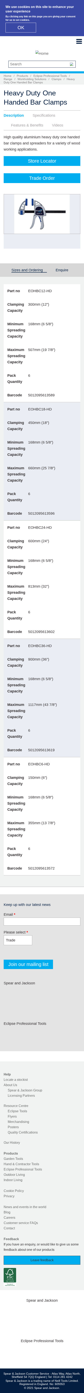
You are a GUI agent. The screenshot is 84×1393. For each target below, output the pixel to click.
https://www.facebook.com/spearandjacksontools (9, 993)
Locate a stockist (16, 1079)
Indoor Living (13, 1180)
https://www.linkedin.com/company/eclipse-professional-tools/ (48, 1033)
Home (7, 75)
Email (9, 914)
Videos (57, 125)
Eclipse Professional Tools (50, 75)
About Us (10, 1085)
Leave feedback (42, 1260)
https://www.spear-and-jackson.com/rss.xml (9, 1002)
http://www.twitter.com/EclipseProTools (22, 1033)
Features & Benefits (27, 125)
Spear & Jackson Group (25, 1090)
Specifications (44, 115)
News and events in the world (25, 1207)
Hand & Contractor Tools (21, 1164)
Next (75, 221)
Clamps (56, 79)
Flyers (12, 1116)
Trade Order (42, 178)
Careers (9, 1217)
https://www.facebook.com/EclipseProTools (9, 1033)
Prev (10, 221)
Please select (16, 932)
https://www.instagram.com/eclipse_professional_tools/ (35, 1033)
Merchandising (18, 1122)
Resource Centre (16, 1106)
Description (14, 115)
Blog (7, 1212)
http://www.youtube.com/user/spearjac (61, 993)
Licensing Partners (21, 1095)
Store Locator (42, 161)
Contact (9, 1228)
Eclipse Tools (17, 1111)
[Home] (42, 53)
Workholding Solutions (32, 79)
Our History (12, 1142)
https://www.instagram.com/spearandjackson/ (35, 993)
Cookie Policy (14, 1191)
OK (21, 27)
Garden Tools (13, 1158)
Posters (13, 1127)
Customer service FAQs (21, 1223)
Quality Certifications (23, 1132)
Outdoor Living (14, 1174)
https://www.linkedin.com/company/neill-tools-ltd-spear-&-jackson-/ (48, 993)
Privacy (9, 1196)
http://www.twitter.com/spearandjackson (22, 993)
